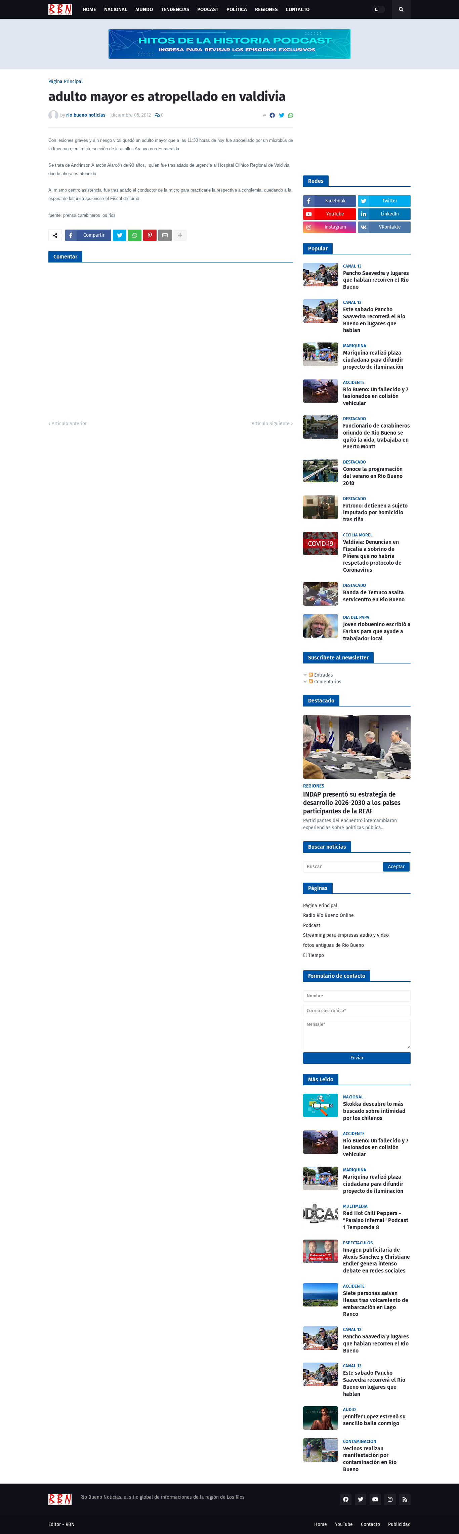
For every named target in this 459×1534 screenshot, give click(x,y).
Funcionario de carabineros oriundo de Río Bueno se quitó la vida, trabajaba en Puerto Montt (376, 436)
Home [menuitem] (89, 9)
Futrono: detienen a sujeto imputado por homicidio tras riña (375, 512)
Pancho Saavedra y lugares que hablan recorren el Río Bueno (376, 280)
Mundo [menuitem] (144, 9)
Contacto (370, 1524)
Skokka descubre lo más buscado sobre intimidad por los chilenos (374, 1111)
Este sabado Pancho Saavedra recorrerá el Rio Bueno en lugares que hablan (374, 319)
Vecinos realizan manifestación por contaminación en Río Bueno (370, 1458)
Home (320, 1524)
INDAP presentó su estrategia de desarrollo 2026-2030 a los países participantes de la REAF (352, 803)
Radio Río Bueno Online (328, 915)
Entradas (323, 675)
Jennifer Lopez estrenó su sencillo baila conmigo (374, 1420)
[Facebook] (272, 115)
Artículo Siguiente (271, 424)
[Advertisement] (353, 121)
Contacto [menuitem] (297, 9)
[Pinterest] (150, 235)
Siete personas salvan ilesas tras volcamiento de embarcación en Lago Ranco (375, 1303)
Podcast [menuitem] (207, 9)
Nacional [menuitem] (115, 9)
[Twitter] (281, 115)
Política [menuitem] (236, 9)
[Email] (165, 235)
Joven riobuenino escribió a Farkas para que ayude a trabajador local (377, 631)
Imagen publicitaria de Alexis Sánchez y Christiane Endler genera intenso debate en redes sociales (376, 1260)
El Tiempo (313, 955)
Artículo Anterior (69, 424)
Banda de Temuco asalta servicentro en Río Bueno (374, 596)
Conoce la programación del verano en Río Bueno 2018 (373, 476)
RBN (70, 1524)
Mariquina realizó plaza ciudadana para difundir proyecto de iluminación (373, 360)
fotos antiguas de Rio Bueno (333, 945)
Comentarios (327, 682)
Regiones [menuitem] (266, 9)
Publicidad (399, 1524)
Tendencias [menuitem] (175, 9)
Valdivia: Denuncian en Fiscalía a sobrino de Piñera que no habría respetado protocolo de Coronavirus (372, 556)
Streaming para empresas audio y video (346, 935)
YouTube (344, 1524)
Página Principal (65, 81)
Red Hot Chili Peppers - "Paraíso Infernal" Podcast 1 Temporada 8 (375, 1220)
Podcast (311, 925)
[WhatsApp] (290, 115)
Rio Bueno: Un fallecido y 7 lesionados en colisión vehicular (375, 396)
